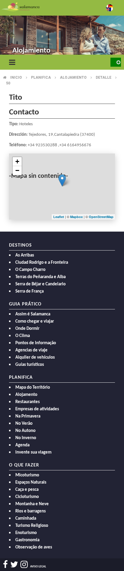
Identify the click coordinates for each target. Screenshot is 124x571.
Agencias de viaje (31, 350)
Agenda (22, 445)
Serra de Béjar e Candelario (40, 284)
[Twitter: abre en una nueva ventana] (14, 564)
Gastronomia (27, 540)
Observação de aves (33, 547)
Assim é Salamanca (32, 314)
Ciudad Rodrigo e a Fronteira (41, 262)
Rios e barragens (30, 511)
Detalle (103, 77)
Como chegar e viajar (34, 321)
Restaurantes (27, 402)
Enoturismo (26, 533)
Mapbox (77, 216)
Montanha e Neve (32, 504)
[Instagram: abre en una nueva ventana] (24, 564)
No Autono (25, 431)
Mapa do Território (32, 387)
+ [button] (17, 161)
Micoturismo (27, 475)
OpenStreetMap (101, 216)
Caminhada (25, 518)
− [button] (17, 170)
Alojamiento (73, 77)
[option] (62, 30)
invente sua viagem (33, 452)
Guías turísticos (29, 365)
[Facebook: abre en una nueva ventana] (5, 564)
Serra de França (29, 291)
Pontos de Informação (35, 343)
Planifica (41, 77)
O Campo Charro (30, 270)
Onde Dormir (27, 329)
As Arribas (24, 255)
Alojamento (26, 395)
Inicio (16, 77)
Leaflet (58, 216)
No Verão (24, 423)
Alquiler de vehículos (35, 357)
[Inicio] (20, 6)
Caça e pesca (27, 489)
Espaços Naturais (30, 482)
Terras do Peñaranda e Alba (40, 277)
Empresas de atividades (37, 409)
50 (8, 83)
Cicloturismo (27, 497)
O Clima (22, 336)
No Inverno (25, 438)
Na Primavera (27, 416)
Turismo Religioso (31, 526)
